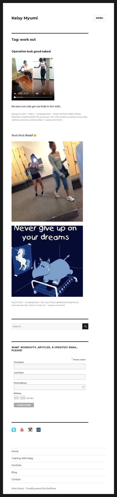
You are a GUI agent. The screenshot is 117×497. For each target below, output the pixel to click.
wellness (15, 120)
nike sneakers (61, 117)
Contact (16, 479)
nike (52, 117)
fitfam (71, 114)
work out (24, 120)
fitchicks (63, 114)
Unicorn (32, 305)
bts (42, 302)
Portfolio (17, 465)
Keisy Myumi (25, 18)
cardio (56, 114)
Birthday (17, 393)
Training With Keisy (22, 458)
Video (31, 114)
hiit (37, 117)
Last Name (19, 372)
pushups (72, 117)
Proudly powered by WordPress (41, 488)
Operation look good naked (31, 51)
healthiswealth (29, 117)
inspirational (60, 302)
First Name (19, 362)
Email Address (49, 383)
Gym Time (49, 302)
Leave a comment (53, 120)
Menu (99, 18)
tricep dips (82, 117)
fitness (78, 114)
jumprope (44, 117)
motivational (17, 305)
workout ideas (36, 120)
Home (15, 451)
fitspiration (16, 117)
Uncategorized (43, 114)
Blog (14, 472)
